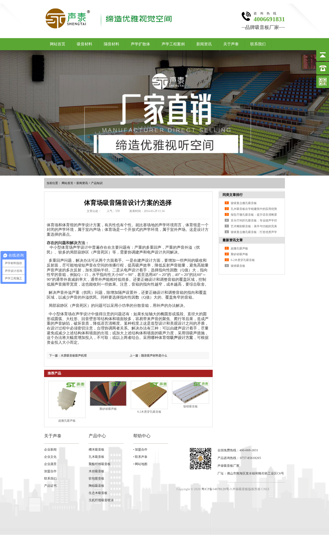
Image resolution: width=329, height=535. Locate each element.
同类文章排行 (233, 195)
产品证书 (50, 485)
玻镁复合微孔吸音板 (244, 203)
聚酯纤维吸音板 (100, 464)
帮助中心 (142, 435)
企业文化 (50, 457)
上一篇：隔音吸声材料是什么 (148, 355)
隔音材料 (111, 44)
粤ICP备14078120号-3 (216, 489)
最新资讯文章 (233, 240)
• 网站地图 (140, 464)
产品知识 (97, 183)
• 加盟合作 (140, 449)
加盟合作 (50, 471)
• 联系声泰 (140, 457)
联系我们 (258, 44)
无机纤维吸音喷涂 (101, 500)
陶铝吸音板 (96, 485)
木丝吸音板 (96, 471)
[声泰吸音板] (164, 113)
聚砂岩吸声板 (108, 409)
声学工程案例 (173, 44)
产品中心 (97, 435)
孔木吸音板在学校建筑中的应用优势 (254, 209)
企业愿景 (50, 464)
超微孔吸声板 (67, 420)
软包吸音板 (96, 478)
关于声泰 (231, 44)
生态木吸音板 (98, 493)
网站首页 (57, 44)
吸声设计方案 (181, 338)
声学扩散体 (140, 44)
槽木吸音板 (96, 449)
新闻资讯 (204, 44)
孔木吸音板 (96, 457)
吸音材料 (84, 44)
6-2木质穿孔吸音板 (149, 411)
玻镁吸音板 (190, 406)
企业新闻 (50, 449)
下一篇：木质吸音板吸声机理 (68, 355)
